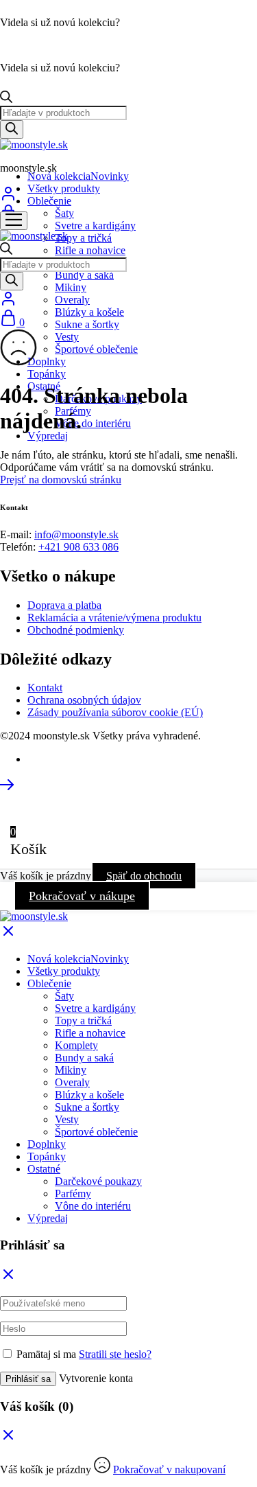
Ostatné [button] (43, 1169)
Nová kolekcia (78, 176)
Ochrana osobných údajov (84, 700)
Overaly (72, 300)
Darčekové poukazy (98, 1181)
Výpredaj (47, 435)
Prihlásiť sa (28, 1379)
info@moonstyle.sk (76, 534)
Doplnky (46, 361)
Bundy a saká (84, 275)
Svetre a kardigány (95, 225)
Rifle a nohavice (90, 250)
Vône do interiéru (93, 423)
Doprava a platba (64, 605)
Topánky (46, 374)
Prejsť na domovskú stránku (60, 479)
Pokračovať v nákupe (82, 896)
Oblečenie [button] (49, 201)
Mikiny (70, 287)
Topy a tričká (83, 238)
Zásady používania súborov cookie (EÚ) (115, 712)
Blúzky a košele (89, 312)
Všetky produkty (63, 188)
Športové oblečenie (96, 349)
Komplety (76, 1045)
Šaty (64, 213)
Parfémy (73, 1193)
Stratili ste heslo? (115, 1354)
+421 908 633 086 (78, 547)
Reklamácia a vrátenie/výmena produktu (114, 617)
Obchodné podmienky (75, 630)
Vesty (67, 337)
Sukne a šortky (87, 324)
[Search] (11, 129)
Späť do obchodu (144, 875)
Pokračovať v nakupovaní (169, 1469)
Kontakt (44, 687)
